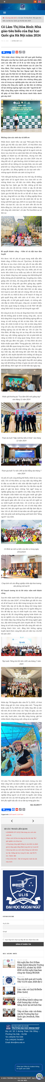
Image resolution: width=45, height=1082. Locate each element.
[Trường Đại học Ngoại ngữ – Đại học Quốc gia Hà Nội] (22, 6)
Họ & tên (6, 923)
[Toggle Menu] (4, 12)
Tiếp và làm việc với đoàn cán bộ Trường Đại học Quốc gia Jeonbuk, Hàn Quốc (29, 1015)
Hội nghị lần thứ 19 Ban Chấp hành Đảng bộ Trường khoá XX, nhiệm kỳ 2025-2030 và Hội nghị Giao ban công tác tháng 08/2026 (30, 967)
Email (5, 932)
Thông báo (20, 977)
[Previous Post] (11, 821)
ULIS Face (20, 814)
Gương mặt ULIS (11, 18)
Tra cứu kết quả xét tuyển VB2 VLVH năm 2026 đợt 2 (29, 980)
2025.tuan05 (12, 814)
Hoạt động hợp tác (23, 987)
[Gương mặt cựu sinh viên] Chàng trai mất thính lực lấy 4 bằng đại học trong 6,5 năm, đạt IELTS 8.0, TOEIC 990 (22, 853)
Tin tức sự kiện (22, 960)
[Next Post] (33, 821)
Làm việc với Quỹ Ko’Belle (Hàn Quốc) (29, 990)
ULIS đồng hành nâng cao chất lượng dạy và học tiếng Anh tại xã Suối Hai (29, 1002)
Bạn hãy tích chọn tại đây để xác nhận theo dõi (21, 940)
